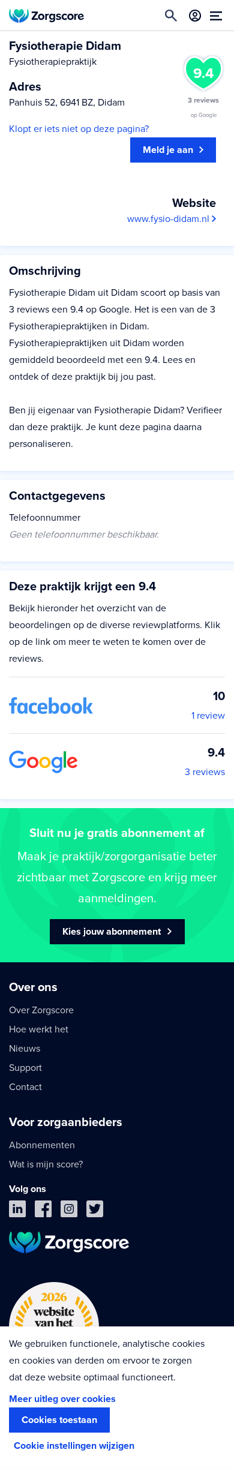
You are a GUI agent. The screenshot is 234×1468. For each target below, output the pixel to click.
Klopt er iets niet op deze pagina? (79, 129)
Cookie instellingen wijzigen (74, 1446)
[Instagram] (69, 1211)
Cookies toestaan (59, 1420)
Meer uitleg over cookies (62, 1399)
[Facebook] (43, 1211)
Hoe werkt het (38, 1029)
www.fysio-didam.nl (169, 219)
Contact (25, 1087)
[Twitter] (94, 1211)
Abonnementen (42, 1145)
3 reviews (205, 772)
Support (25, 1068)
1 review (208, 716)
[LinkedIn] (17, 1211)
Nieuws (24, 1049)
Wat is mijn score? (46, 1164)
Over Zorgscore (41, 1010)
